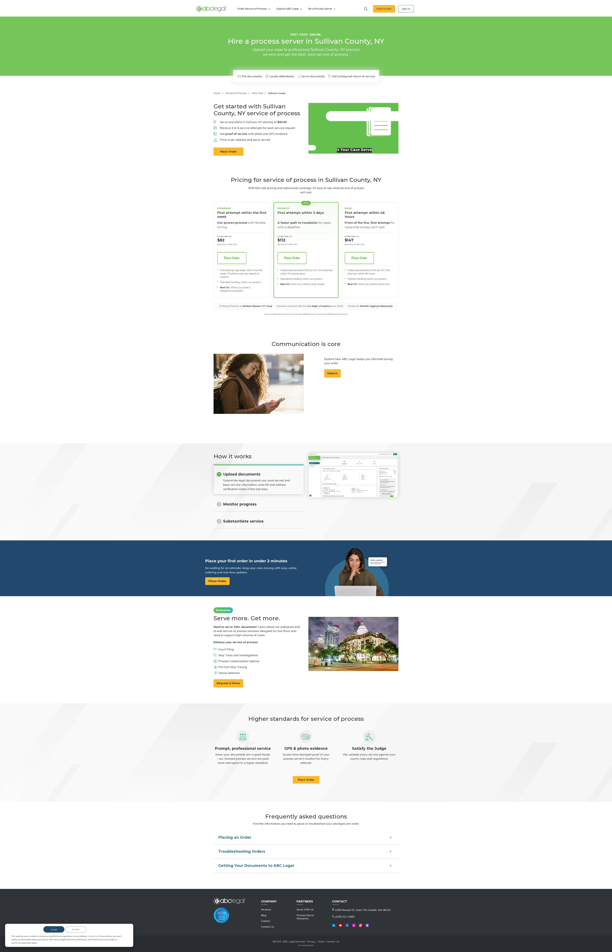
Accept (54, 929)
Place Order (384, 8)
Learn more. (94, 936)
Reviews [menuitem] (266, 909)
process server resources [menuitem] (305, 917)
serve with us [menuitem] (305, 909)
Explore (332, 373)
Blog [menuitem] (263, 915)
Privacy (311, 941)
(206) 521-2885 (345, 916)
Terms (320, 941)
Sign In (406, 8)
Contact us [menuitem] (267, 926)
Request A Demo (228, 683)
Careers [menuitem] (265, 921)
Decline (75, 929)
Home (217, 93)
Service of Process (236, 93)
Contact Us (332, 941)
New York (257, 93)
